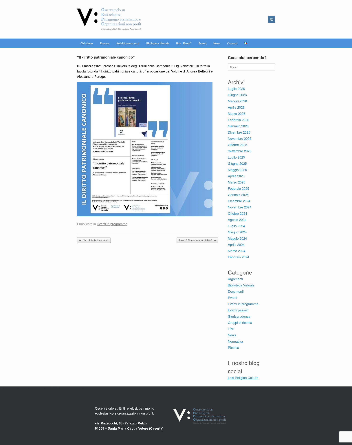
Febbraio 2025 (238, 188)
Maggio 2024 (237, 238)
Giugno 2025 (237, 163)
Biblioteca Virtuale (157, 43)
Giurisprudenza (239, 316)
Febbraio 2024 (238, 257)
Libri (231, 328)
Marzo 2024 (236, 250)
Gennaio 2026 (238, 125)
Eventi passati (238, 310)
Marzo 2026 (236, 113)
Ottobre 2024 (237, 213)
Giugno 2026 (237, 94)
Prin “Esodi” (184, 43)
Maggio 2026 (237, 101)
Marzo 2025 (236, 182)
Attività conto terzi (127, 43)
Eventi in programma (112, 223)
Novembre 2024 (239, 207)
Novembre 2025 (239, 138)
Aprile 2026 (236, 107)
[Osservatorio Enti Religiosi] (109, 19)
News (216, 43)
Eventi (202, 43)
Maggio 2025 (237, 169)
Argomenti (235, 278)
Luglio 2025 (236, 157)
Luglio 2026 (236, 88)
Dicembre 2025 (239, 132)
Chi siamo (86, 43)
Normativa (235, 341)
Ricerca (104, 43)
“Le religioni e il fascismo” (94, 240)
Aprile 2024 (236, 244)
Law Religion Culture (243, 377)
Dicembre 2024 (239, 200)
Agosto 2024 (237, 219)
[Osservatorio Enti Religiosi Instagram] (271, 19)
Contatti (232, 43)
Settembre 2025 (239, 150)
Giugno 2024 (237, 232)
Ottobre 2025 (237, 144)
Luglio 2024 (236, 225)
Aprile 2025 (236, 175)
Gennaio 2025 (238, 194)
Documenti (236, 291)
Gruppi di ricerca (240, 322)
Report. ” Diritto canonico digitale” (197, 240)
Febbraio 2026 (238, 119)
